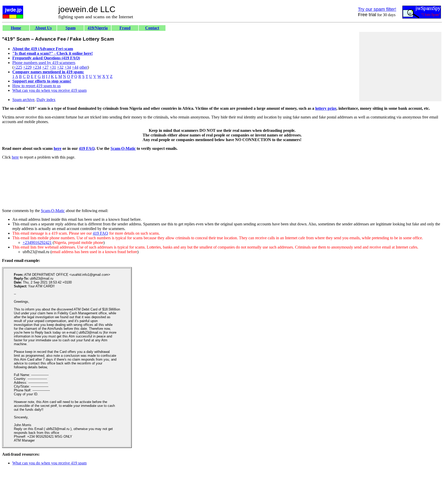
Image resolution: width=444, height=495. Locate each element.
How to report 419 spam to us (36, 86)
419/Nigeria (98, 28)
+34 (67, 67)
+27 (45, 67)
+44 (75, 67)
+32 (60, 67)
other (83, 67)
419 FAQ (87, 148)
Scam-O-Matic (123, 148)
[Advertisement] (400, 66)
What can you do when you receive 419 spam (49, 90)
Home (16, 28)
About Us (43, 28)
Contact (152, 28)
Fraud (125, 28)
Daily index (45, 99)
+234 (37, 67)
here (57, 148)
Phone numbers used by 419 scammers (43, 62)
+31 (53, 67)
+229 (27, 67)
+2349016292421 (37, 242)
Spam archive (23, 99)
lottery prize (325, 108)
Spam (71, 28)
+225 (18, 67)
